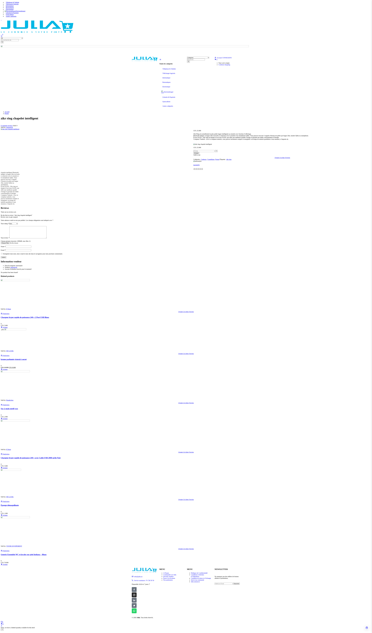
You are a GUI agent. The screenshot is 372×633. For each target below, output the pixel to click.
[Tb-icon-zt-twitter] (134, 605)
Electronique (10, 9)
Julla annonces (195, 582)
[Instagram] (134, 594)
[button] (216, 60)
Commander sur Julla (169, 575)
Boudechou (9, 400)
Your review (5, 238)
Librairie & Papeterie (12, 13)
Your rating (5, 223)
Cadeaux (203, 159)
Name (3, 246)
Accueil (7, 112)
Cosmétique (210, 159)
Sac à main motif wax (9, 409)
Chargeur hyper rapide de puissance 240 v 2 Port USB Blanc (25, 317)
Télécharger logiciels (12, 4)
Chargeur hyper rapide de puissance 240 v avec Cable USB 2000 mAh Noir (31, 458)
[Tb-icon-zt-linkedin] (134, 600)
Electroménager (20, 11)
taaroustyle (9, 127)
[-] (194, 151)
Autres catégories (11, 16)
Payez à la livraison (169, 578)
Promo (7, 113)
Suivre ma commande (197, 580)
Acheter (196, 153)
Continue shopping (224, 65)
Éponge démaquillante (10, 505)
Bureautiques (10, 7)
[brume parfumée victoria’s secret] (15, 330)
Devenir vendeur (168, 576)
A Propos (166, 573)
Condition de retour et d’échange (201, 578)
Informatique (10, 6)
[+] (216, 151)
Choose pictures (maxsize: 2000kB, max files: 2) (15, 241)
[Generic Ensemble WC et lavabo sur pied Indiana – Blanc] (15, 517)
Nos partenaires (168, 580)
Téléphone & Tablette (12, 2)
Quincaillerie (10, 14)
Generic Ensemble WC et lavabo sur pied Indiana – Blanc (24, 555)
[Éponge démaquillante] (11, 470)
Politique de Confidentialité (199, 573)
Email (3, 250)
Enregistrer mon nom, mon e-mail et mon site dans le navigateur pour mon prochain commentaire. (33, 254)
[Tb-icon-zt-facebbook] (134, 589)
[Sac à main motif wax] (15, 372)
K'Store (8, 309)
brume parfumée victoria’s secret (14, 359)
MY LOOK (10, 351)
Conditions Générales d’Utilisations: (197, 575)
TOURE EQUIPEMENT (14, 546)
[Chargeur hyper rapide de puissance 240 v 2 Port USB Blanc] (15, 280)
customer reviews (7, 125)
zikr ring (228, 159)
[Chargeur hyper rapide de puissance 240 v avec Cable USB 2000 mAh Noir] (15, 421)
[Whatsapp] (134, 610)
